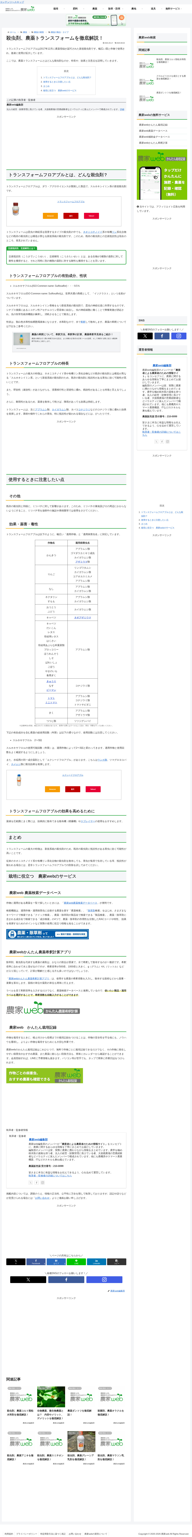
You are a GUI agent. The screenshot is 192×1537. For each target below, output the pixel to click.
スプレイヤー (88, 821)
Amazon (50, 216)
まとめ (46, 86)
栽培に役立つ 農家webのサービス (59, 90)
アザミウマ (81, 561)
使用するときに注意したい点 (56, 82)
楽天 (71, 216)
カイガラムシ (59, 409)
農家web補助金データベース (154, 137)
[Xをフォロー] (31, 1183)
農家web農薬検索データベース (80, 903)
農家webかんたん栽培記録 (153, 125)
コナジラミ (84, 409)
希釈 (83, 322)
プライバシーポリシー (26, 1534)
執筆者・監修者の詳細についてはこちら (50, 1175)
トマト (51, 698)
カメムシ (16, 764)
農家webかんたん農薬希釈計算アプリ (29, 978)
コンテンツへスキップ (12, 2)
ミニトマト (51, 702)
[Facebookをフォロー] (37, 1183)
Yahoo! (91, 216)
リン (114, 232)
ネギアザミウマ (82, 617)
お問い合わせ (42, 1198)
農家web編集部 (38, 1139)
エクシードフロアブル (72, 775)
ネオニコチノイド (92, 232)
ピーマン (51, 690)
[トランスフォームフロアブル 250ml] (16, 208)
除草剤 (91, 910)
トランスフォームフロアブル (71, 201)
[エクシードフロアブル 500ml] (18, 780)
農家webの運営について (95, 1534)
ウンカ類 (102, 760)
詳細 (122, 109)
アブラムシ (41, 409)
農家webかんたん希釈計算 (153, 143)
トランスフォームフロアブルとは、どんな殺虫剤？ (67, 77)
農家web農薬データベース (153, 131)
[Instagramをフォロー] (43, 1183)
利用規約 (9, 1534)
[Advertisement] (66, 140)
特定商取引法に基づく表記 (53, 1534)
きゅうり (51, 681)
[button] (116, 1261)
